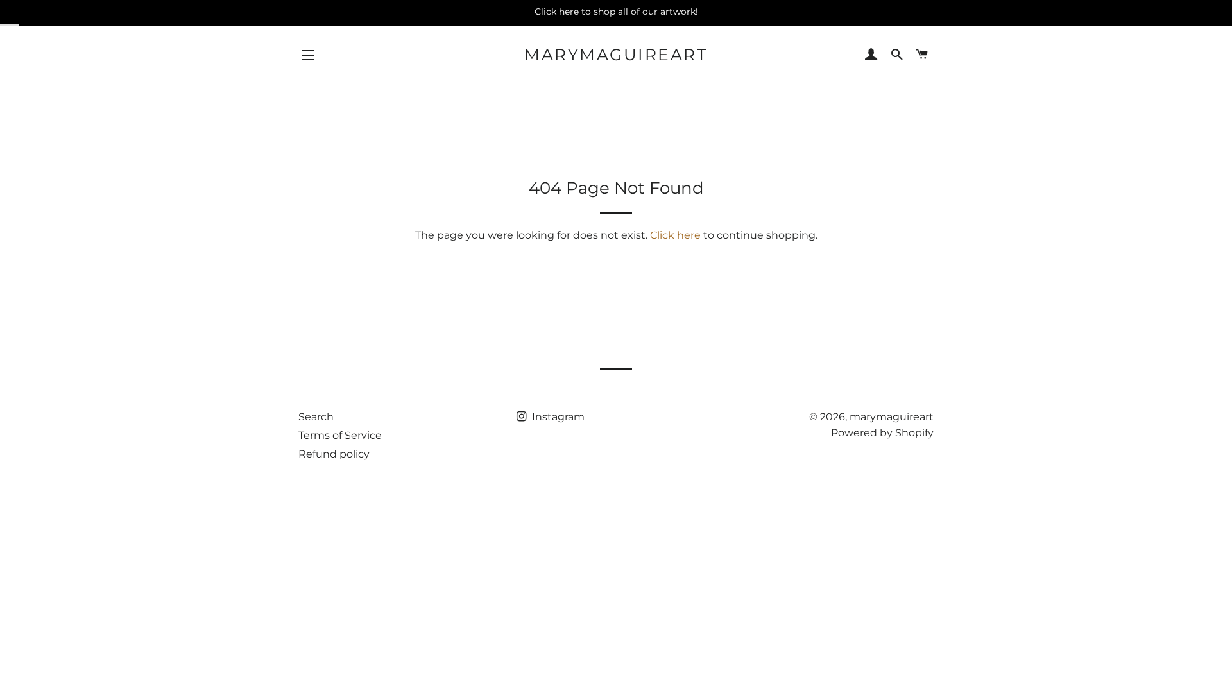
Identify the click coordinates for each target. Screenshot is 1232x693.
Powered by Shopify (882, 433)
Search (316, 417)
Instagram (557, 417)
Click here (675, 235)
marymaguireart (615, 54)
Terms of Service (340, 435)
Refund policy (334, 454)
